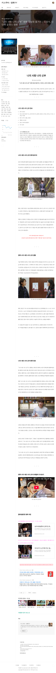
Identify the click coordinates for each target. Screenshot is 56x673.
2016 (7, 109)
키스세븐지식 (24, 665)
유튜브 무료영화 (5, 84)
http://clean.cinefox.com (25, 570)
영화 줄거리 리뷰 (5, 71)
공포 (9, 103)
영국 (2, 110)
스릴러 (6, 107)
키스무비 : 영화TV (9, 3)
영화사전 (9, 7)
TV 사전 (3, 77)
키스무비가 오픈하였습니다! (6, 62)
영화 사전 (3, 69)
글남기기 (44, 7)
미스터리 (3, 102)
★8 (10, 109)
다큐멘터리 (9, 112)
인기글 (6, 120)
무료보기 (17, 7)
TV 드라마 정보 (5, 78)
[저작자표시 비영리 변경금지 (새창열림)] (34, 592)
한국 (4, 114)
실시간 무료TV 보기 (5, 88)
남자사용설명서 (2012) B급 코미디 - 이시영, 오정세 (30, 521)
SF (1, 116)
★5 (9, 107)
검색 (50, 3)
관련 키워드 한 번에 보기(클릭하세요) (24, 649)
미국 (7, 105)
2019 (9, 116)
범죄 (2, 114)
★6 (8, 102)
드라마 (5, 112)
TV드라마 (3, 103)
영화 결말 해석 (4, 72)
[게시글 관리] (25, 593)
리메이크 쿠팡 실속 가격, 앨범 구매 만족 (30, 582)
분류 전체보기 (4, 66)
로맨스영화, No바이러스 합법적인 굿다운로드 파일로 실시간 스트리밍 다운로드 (32, 574)
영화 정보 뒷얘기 (5, 74)
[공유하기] (23, 593)
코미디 (7, 114)
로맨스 (5, 110)
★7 (4, 116)
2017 (6, 116)
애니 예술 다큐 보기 (5, 90)
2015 (10, 114)
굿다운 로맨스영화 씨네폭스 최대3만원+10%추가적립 (32, 572)
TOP (53, 666)
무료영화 (3, 107)
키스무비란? (35, 7)
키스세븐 (17, 665)
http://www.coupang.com (26, 580)
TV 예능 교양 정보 (5, 80)
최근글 (2, 120)
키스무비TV (31, 665)
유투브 (2, 146)
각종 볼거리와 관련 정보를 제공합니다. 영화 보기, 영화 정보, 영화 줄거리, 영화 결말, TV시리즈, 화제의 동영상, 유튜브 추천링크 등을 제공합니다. (34, 627)
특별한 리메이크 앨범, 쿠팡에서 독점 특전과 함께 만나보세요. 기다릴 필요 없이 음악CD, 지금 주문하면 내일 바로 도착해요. (36, 584)
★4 (5, 105)
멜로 (6, 102)
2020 (2, 109)
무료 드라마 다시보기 (6, 86)
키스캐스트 (38, 665)
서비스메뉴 (25, 7)
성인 (6, 103)
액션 (5, 109)
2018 (2, 112)
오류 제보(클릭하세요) (22, 650)
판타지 (2, 105)
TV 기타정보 (3, 92)
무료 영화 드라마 (4, 82)
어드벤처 (8, 110)
